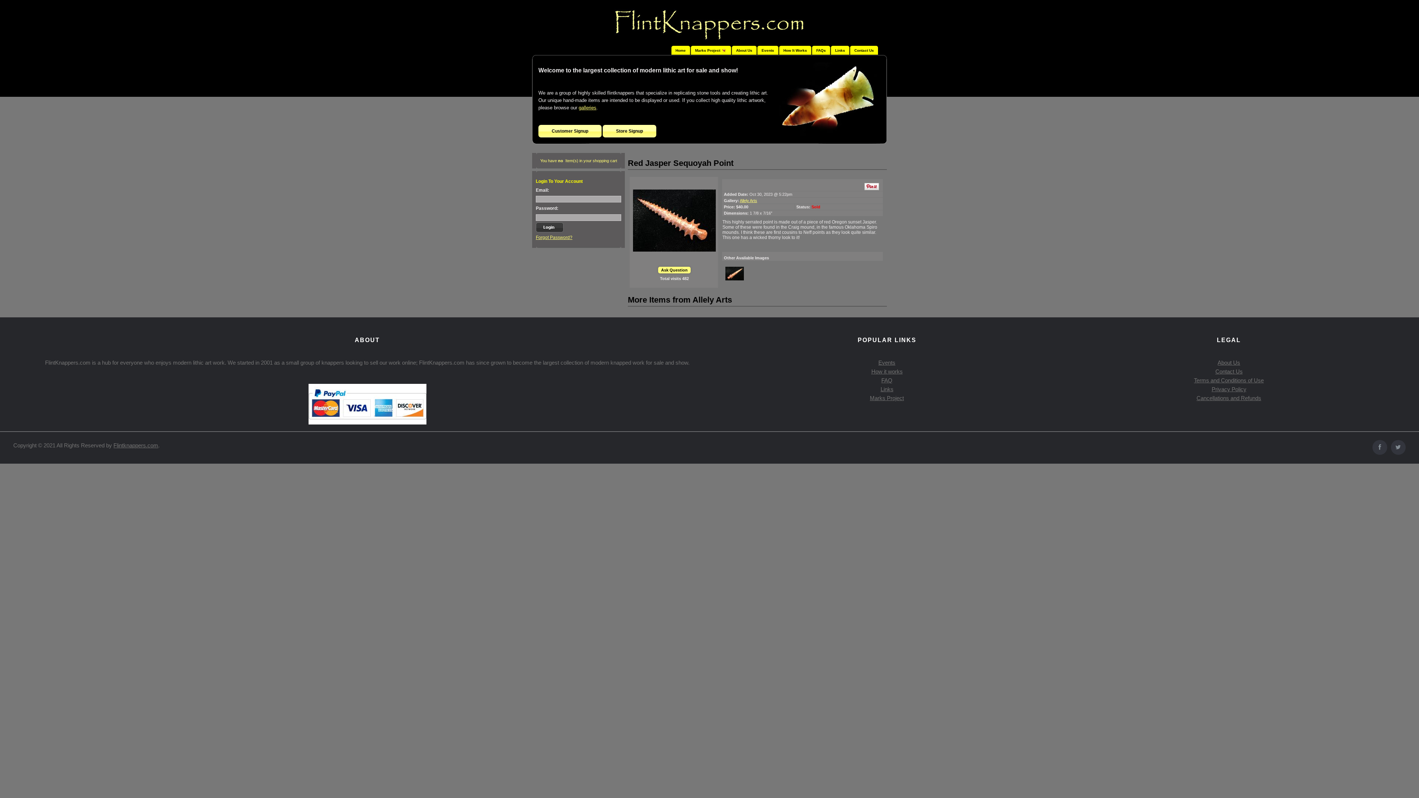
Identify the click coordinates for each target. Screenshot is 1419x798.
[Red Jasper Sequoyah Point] (674, 220)
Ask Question (674, 270)
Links (840, 50)
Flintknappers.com (135, 445)
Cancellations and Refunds (1229, 398)
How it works (887, 371)
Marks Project (887, 398)
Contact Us (864, 50)
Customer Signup (570, 131)
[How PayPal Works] (367, 422)
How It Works (795, 50)
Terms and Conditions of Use (1229, 380)
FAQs (821, 50)
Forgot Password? (554, 237)
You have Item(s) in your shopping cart (578, 160)
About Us (744, 50)
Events (768, 50)
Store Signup (629, 131)
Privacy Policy (1229, 389)
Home (681, 50)
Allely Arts (748, 200)
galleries (587, 107)
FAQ (886, 380)
